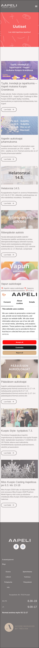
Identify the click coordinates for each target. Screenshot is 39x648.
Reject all (19, 353)
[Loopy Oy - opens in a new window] (4, 295)
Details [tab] (32, 302)
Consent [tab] (7, 302)
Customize (19, 347)
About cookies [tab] (19, 302)
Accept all (19, 342)
